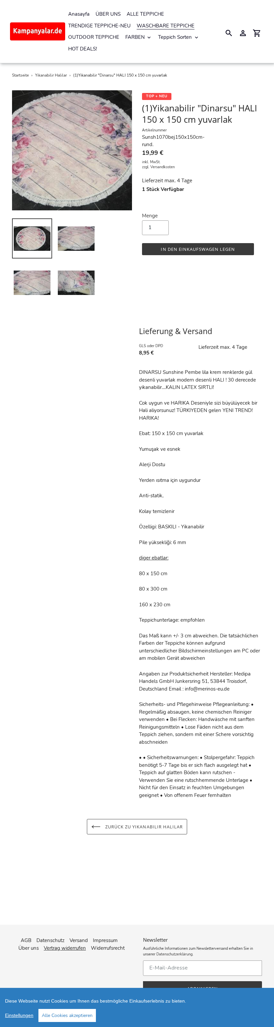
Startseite (20, 75)
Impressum (105, 940)
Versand (79, 940)
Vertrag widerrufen (65, 948)
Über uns (28, 948)
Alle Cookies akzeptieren (67, 1015)
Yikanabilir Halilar (51, 75)
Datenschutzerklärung (174, 954)
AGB (26, 940)
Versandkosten (162, 167)
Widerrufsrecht (108, 948)
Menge (150, 215)
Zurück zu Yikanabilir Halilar (143, 827)
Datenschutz (50, 940)
